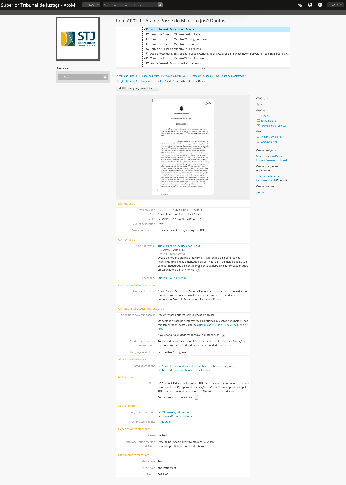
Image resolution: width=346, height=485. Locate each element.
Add (263, 104)
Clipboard (300, 5)
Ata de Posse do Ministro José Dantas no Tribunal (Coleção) (197, 366)
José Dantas (182, 412)
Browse (90, 5)
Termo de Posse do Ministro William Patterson (177, 58)
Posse (165, 416)
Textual (166, 422)
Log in (334, 5)
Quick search (64, 68)
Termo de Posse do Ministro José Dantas (186, 370)
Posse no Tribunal (181, 416)
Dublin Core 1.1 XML (272, 137)
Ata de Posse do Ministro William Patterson (176, 63)
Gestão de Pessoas (200, 76)
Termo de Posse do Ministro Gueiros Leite (175, 34)
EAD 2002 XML (268, 141)
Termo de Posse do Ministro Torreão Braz (175, 44)
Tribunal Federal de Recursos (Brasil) (179, 246)
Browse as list (269, 121)
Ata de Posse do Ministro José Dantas (172, 29)
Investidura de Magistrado (229, 76)
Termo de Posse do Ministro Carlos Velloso (175, 49)
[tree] (203, 47)
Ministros (167, 412)
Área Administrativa (174, 76)
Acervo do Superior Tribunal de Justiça (138, 76)
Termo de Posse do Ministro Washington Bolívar (179, 39)
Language (310, 5)
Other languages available (137, 88)
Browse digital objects (273, 125)
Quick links (320, 5)
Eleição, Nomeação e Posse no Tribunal (139, 81)
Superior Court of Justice (172, 278)
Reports (265, 116)
